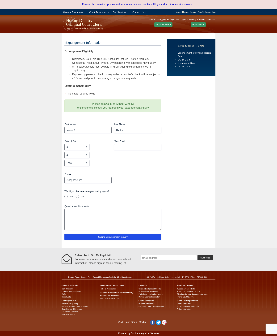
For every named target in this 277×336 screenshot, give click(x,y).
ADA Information (207, 12)
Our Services (119, 12)
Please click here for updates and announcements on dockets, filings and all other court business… (138, 4)
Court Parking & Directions (72, 309)
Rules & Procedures (108, 289)
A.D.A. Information (184, 309)
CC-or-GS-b (184, 66)
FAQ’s (64, 294)
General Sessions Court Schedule (75, 306)
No (82, 196)
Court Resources (97, 12)
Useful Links (66, 297)
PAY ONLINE (162, 24)
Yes (71, 196)
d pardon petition (186, 63)
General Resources (73, 12)
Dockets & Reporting (70, 304)
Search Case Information (109, 296)
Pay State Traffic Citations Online (151, 306)
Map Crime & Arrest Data (109, 298)
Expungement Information (148, 292)
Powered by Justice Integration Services (138, 333)
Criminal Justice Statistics (71, 292)
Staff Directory (67, 289)
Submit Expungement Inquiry (113, 237)
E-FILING (197, 24)
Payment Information (146, 304)
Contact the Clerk (184, 304)
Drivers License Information (149, 297)
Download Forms (68, 314)
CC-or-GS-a (184, 59)
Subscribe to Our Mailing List (188, 306)
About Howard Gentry (186, 12)
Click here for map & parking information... (193, 294)
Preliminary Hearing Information (150, 294)
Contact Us (138, 12)
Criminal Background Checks (149, 289)
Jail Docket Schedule (70, 312)
